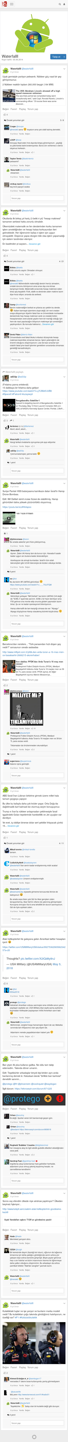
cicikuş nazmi (20, 183)
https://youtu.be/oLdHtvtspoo (17, 506)
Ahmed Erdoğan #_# (25, 1378)
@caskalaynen (16, 878)
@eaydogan (50, 1083)
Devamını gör (34, 243)
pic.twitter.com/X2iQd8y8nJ (38, 958)
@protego (7, 1083)
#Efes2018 (14, 992)
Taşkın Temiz (22, 158)
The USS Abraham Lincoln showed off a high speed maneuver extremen (38, 92)
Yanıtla (21, 133)
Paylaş (22, 109)
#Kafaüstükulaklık (28, 1317)
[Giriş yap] (64, 4)
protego (18, 1002)
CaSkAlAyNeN (23, 862)
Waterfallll (21, 68)
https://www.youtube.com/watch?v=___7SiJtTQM (31, 584)
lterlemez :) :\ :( (22, 426)
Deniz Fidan (21, 334)
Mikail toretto (22, 849)
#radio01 (45, 1394)
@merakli (14, 129)
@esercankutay (16, 891)
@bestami (14, 1129)
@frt (15, 1083)
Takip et (56, 56)
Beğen (6, 109)
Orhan (17, 1115)
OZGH (16, 1249)
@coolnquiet (37, 1083)
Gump (18, 304)
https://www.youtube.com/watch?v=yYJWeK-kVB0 (27, 390)
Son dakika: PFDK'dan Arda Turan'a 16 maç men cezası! (39, 662)
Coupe (17, 126)
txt (13, 578)
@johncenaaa (19, 539)
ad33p (18, 376)
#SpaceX (7, 394)
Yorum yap (32, 109)
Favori (14, 109)
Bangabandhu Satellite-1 (28, 400)
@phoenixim (24, 1083)
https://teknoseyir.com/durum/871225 (33, 1088)
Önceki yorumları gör (35, 120)
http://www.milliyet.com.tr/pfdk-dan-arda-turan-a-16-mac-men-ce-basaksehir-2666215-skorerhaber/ (33, 653)
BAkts (16, 267)
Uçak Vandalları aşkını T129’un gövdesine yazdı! (28, 1219)
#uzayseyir (27, 394)
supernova (20, 761)
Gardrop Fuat (22, 1160)
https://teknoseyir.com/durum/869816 (35, 1129)
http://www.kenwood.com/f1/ (30, 1394)
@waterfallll (15, 865)
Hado (16, 1236)
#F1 (17, 1317)
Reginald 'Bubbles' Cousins (29, 1145)
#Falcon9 (17, 394)
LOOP (15, 139)
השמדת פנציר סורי (24, 513)
